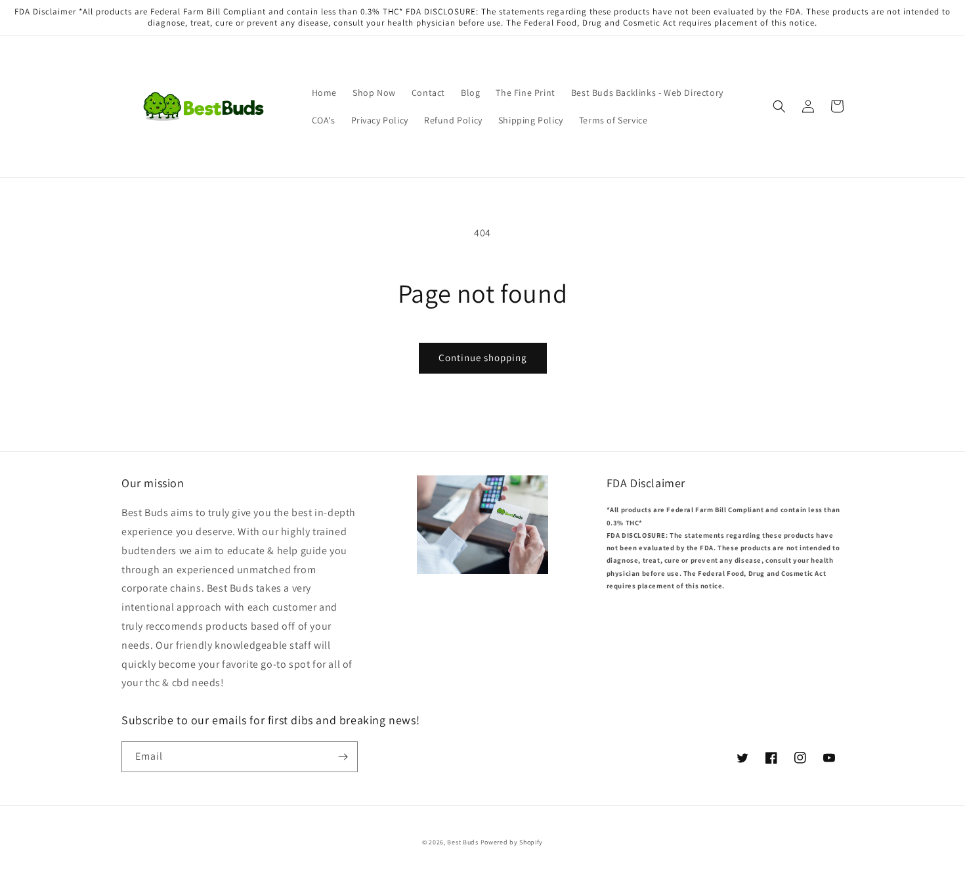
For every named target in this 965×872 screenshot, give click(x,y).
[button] (779, 106)
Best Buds (462, 842)
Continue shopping (483, 357)
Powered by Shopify (512, 842)
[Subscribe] (342, 756)
